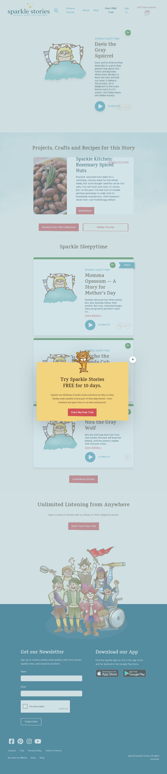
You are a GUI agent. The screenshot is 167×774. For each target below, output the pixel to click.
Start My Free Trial (82, 412)
